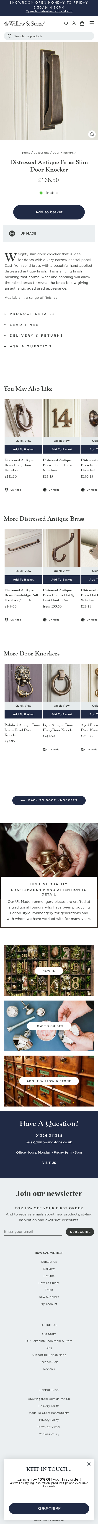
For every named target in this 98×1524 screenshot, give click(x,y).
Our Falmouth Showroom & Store (49, 1341)
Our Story (49, 1334)
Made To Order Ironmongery (49, 1413)
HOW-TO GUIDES (48, 1026)
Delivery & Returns (37, 335)
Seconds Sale (49, 1362)
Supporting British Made (49, 1355)
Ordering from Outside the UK (49, 1399)
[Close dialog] (89, 1464)
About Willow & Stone (49, 1081)
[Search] (10, 36)
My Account (49, 1304)
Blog (49, 1348)
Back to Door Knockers (52, 800)
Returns (49, 1276)
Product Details (32, 314)
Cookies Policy (49, 1434)
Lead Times (24, 325)
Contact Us (49, 1261)
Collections (41, 152)
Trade (49, 1290)
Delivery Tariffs (49, 1406)
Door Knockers (63, 152)
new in (48, 970)
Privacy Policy (49, 1420)
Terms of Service (49, 1427)
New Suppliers (49, 1297)
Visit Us (49, 1163)
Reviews (49, 1369)
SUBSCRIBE (49, 1508)
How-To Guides (49, 1283)
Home (26, 152)
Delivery (49, 1268)
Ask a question (31, 346)
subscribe (80, 1231)
